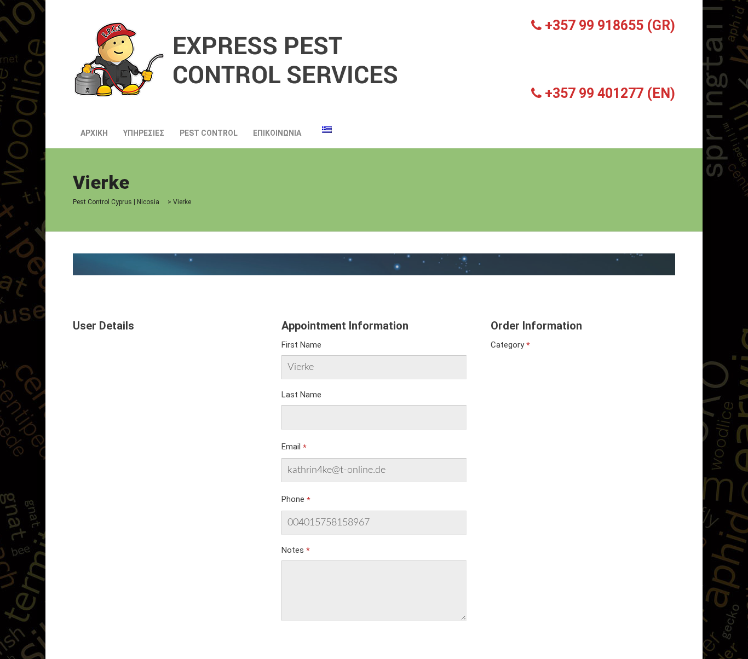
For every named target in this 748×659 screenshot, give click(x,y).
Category (507, 345)
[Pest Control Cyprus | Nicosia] (237, 58)
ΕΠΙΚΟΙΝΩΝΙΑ (277, 133)
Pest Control (209, 133)
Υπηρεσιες (143, 133)
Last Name (301, 395)
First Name (301, 345)
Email (291, 447)
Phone (292, 499)
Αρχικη (94, 133)
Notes (292, 550)
